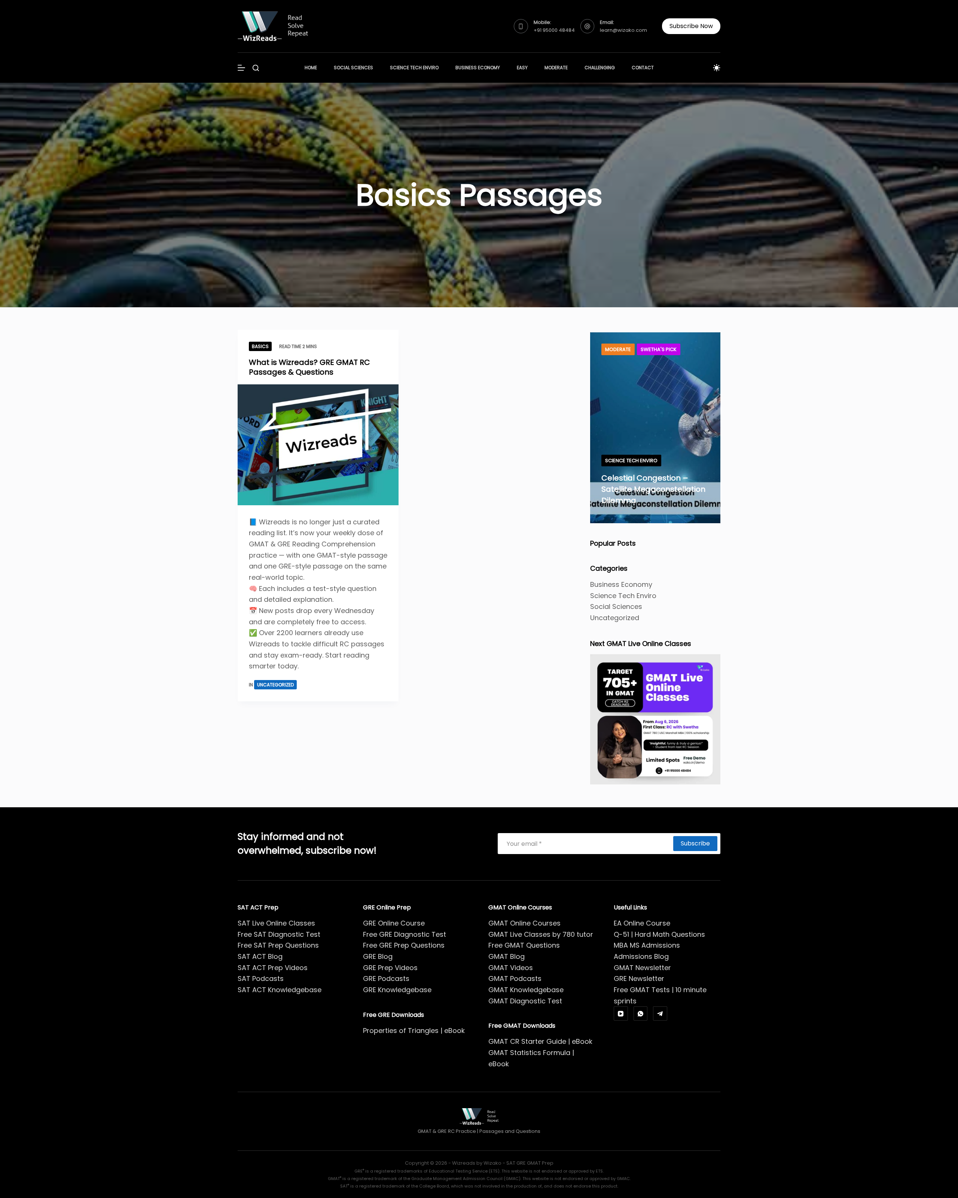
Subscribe (695, 843)
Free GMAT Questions (524, 945)
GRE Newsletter (639, 978)
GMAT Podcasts (514, 978)
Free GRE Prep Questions (404, 945)
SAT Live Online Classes (276, 923)
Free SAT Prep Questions (278, 945)
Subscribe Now (691, 26)
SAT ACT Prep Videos (273, 967)
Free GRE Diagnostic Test (404, 934)
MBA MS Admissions (647, 945)
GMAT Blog (506, 956)
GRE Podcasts (386, 978)
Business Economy (477, 67)
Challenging (600, 67)
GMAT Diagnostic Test (525, 1001)
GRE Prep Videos (390, 967)
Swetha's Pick (659, 349)
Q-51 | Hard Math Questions (659, 934)
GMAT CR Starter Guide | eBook (540, 1041)
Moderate (556, 67)
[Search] (256, 68)
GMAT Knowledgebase (526, 989)
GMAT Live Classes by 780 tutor (540, 934)
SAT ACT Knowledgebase (279, 989)
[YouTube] (621, 1013)
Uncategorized (275, 685)
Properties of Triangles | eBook (414, 1030)
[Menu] (241, 67)
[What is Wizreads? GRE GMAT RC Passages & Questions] (318, 444)
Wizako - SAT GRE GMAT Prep (518, 1163)
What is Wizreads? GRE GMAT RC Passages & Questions (309, 367)
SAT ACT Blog (260, 956)
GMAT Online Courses (524, 923)
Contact (643, 67)
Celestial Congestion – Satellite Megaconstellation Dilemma (653, 489)
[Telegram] (660, 1013)
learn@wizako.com (623, 30)
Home (311, 67)
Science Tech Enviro (414, 67)
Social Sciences (353, 67)
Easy (522, 67)
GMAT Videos (510, 967)
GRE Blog (378, 956)
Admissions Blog (641, 956)
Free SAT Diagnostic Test (279, 934)
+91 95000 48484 (554, 30)
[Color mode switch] (716, 67)
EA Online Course (642, 923)
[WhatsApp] (641, 1013)
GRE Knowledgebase (397, 989)
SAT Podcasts (261, 978)
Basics (260, 346)
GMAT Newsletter (642, 967)
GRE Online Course (394, 923)
